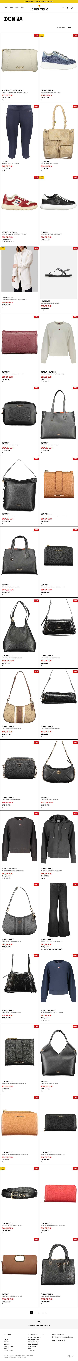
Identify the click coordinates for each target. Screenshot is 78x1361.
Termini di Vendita (34, 1338)
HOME (6, 1338)
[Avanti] (50, 1313)
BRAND (6, 1348)
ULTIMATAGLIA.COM (14, 1355)
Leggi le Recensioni (58, 1340)
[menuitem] (22, 7)
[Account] (67, 7)
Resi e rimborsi (33, 1340)
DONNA (6, 1342)
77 (46, 1313)
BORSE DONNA (8, 1346)
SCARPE (6, 1344)
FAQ (29, 1348)
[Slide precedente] (4, 61)
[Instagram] (69, 1356)
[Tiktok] (73, 1356)
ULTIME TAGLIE (8, 1350)
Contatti (31, 1350)
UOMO (6, 1340)
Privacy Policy (33, 1342)
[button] (71, 28)
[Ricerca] (63, 7)
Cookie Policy (33, 1344)
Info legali (32, 1346)
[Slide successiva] (35, 61)
